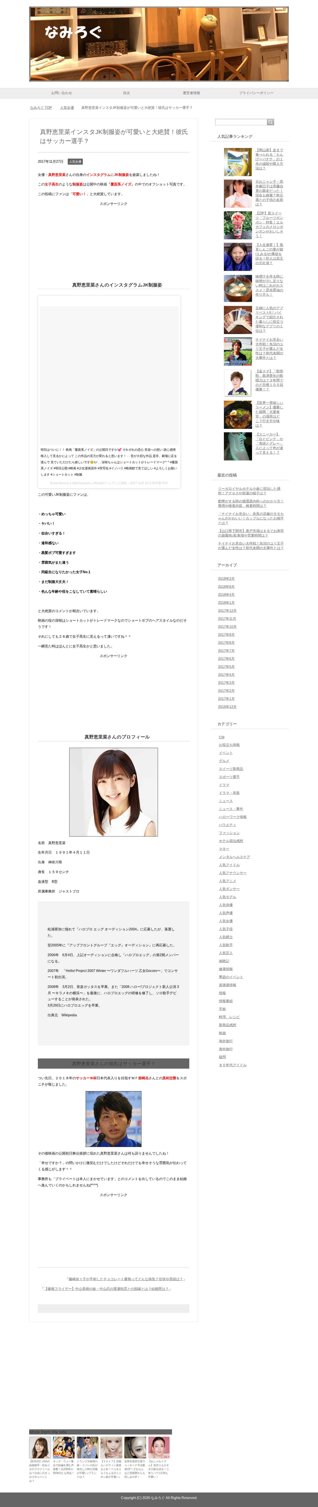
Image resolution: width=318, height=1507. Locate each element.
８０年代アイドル (233, 1065)
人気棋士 (226, 937)
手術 (222, 1009)
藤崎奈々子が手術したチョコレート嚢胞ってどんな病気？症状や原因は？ (126, 1279)
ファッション (229, 833)
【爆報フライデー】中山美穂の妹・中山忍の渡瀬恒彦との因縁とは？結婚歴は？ (106, 1289)
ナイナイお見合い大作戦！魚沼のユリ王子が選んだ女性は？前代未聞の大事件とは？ (269, 349)
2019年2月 (226, 579)
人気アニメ (227, 881)
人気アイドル (229, 865)
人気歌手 (226, 945)
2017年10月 (227, 627)
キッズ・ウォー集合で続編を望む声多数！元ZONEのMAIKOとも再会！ (63, 1467)
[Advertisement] (113, 237)
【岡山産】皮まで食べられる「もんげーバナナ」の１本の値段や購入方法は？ (269, 159)
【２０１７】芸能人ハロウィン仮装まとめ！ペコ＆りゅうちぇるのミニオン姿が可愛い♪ (111, 1469)
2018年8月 (226, 587)
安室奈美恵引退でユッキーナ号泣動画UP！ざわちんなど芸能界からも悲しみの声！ (134, 1469)
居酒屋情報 (227, 985)
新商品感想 (227, 1025)
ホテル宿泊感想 (231, 841)
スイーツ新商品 (231, 769)
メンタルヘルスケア (234, 857)
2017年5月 (226, 667)
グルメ (224, 761)
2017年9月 (226, 635)
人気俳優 (226, 905)
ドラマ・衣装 (229, 793)
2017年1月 (226, 699)
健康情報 (226, 969)
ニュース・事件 (231, 809)
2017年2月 (226, 691)
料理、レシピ (229, 1017)
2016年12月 (227, 707)
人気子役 (226, 929)
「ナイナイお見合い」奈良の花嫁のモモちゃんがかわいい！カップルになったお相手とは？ (251, 518)
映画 (222, 1033)
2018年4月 (226, 595)
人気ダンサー (229, 889)
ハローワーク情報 (233, 817)
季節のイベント (231, 977)
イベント (226, 753)
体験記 (224, 961)
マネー (224, 849)
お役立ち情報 (229, 745)
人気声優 (226, 913)
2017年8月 (226, 643)
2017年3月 (226, 683)
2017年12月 (227, 611)
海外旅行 (226, 1041)
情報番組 (226, 1001)
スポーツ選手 (229, 777)
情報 (222, 993)
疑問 (222, 1057)
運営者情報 (191, 93)
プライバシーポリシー (256, 93)
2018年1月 (226, 603)
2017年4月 (226, 675)
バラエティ (227, 825)
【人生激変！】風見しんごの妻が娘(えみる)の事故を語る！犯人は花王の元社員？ (269, 254)
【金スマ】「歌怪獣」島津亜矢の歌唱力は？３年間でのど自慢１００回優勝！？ (269, 380)
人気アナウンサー (233, 873)
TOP (44, 107)
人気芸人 (226, 953)
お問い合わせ (61, 93)
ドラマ (224, 785)
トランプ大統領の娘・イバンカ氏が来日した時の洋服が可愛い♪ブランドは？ (87, 1469)
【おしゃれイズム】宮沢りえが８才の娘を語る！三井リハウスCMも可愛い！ (158, 1469)
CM (221, 737)
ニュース (226, 801)
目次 (126, 93)
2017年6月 (226, 659)
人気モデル (227, 897)
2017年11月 (227, 619)
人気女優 (75, 161)
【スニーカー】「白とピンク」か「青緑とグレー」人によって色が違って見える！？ (269, 443)
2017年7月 (226, 651)
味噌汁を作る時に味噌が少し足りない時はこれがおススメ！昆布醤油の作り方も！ (269, 285)
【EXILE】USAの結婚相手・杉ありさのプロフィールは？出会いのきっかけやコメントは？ (39, 1471)
